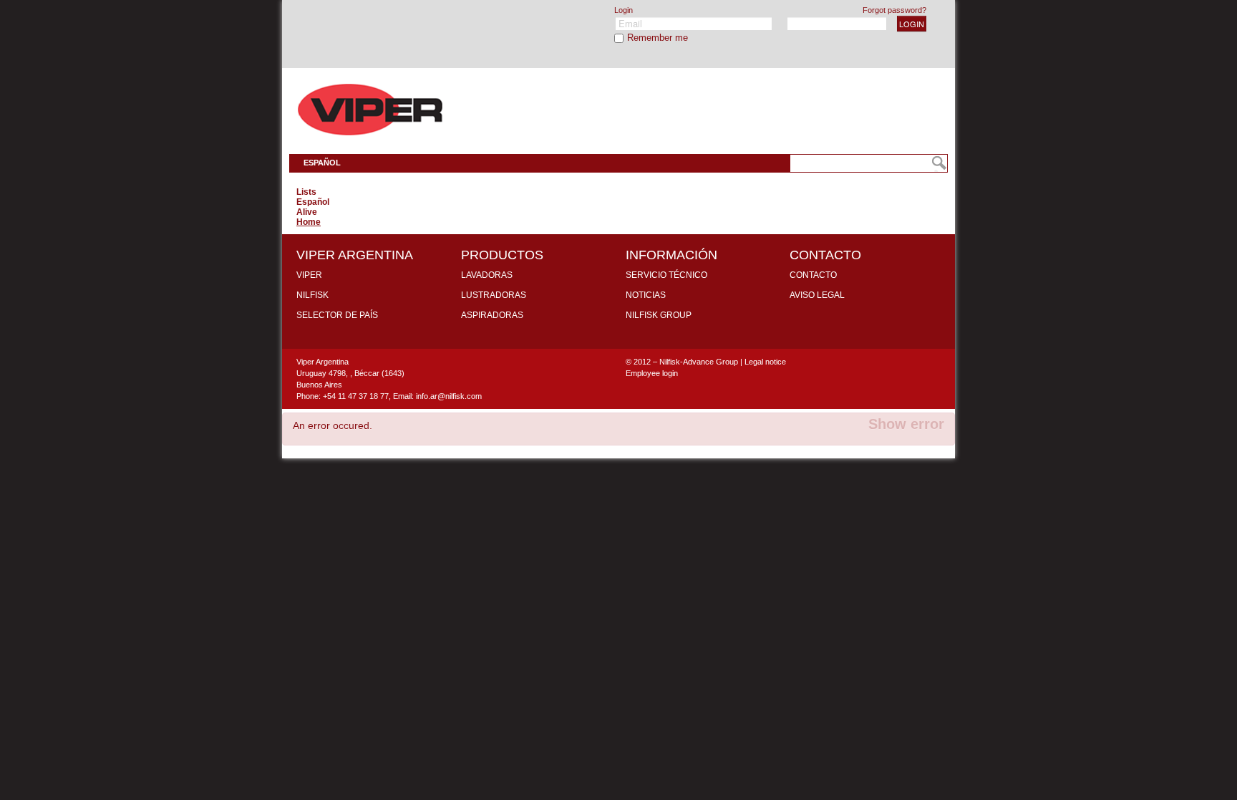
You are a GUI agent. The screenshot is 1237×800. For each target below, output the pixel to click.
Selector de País (337, 315)
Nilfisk (312, 295)
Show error (906, 424)
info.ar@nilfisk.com (449, 396)
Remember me (657, 37)
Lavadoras (487, 275)
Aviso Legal (817, 295)
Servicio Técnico (666, 275)
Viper (309, 275)
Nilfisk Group (659, 315)
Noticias (646, 295)
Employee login (652, 373)
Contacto (813, 275)
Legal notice (765, 361)
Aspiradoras (492, 315)
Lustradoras (493, 295)
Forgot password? (894, 10)
